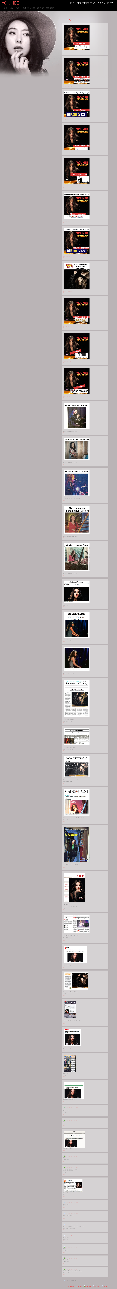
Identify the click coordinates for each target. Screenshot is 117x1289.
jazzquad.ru (66, 326)
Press (18, 8)
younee (25, 8)
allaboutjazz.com (67, 119)
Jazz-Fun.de (66, 186)
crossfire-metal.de (67, 86)
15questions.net (67, 361)
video (32, 8)
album (11, 8)
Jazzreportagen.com (68, 221)
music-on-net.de (67, 152)
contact (40, 8)
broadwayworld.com (68, 291)
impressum (71, 1286)
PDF (64, 187)
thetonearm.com (67, 396)
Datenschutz (78, 1286)
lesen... (65, 433)
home (4, 8)
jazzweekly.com (67, 52)
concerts (50, 8)
